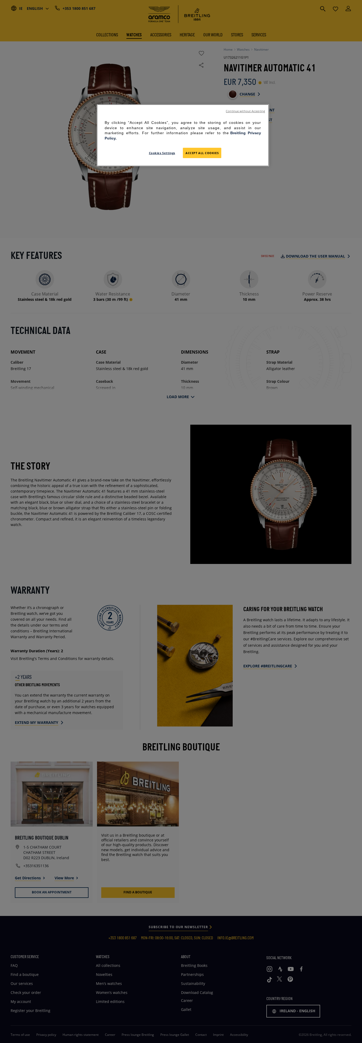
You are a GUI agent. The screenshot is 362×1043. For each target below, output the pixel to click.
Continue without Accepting (245, 111)
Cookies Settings (162, 153)
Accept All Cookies (202, 153)
